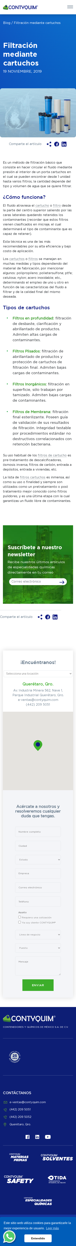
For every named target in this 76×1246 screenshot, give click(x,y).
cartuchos (17, 259)
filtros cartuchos (32, 477)
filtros (33, 259)
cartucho (42, 205)
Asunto (22, 912)
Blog (6, 23)
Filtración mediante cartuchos (37, 23)
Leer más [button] (52, 1228)
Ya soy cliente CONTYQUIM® (39, 922)
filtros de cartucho (52, 455)
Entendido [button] (38, 1238)
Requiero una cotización (36, 917)
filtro (57, 205)
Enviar (38, 985)
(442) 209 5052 (20, 1117)
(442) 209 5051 (38, 704)
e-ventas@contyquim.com (38, 699)
